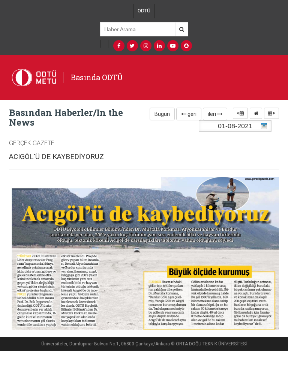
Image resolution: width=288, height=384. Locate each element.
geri (191, 114)
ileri (212, 114)
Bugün (162, 114)
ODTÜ (144, 11)
